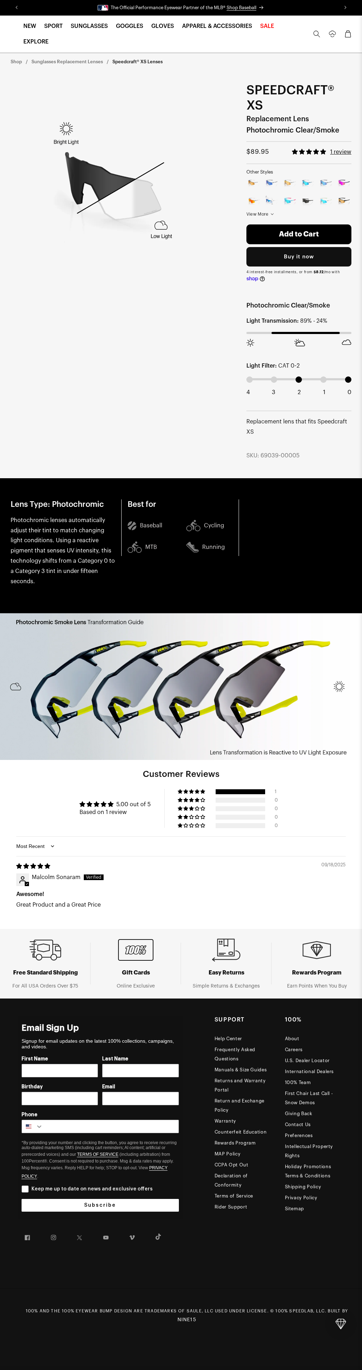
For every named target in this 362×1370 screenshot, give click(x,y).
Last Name (115, 1058)
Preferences (299, 1135)
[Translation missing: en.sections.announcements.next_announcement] (345, 8)
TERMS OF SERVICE (97, 1154)
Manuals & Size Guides (241, 1069)
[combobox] (32, 1126)
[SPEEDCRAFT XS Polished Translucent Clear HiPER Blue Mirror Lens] (325, 183)
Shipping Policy (303, 1186)
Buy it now (299, 256)
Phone (29, 1114)
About (292, 1038)
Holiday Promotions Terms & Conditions (308, 1171)
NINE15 (186, 1319)
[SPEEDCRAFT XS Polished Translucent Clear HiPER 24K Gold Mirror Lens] (254, 183)
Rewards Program (235, 1143)
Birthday (32, 1086)
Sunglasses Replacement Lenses (67, 61)
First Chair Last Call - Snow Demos (309, 1098)
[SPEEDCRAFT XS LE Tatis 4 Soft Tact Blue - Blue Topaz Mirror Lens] (289, 201)
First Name (35, 1058)
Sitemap (294, 1208)
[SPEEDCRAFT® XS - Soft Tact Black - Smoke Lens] (307, 201)
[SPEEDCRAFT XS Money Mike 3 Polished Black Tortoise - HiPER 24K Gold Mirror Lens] (343, 201)
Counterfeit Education (241, 1132)
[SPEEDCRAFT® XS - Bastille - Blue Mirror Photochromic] (271, 201)
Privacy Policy (301, 1197)
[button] (30, 26)
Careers (294, 1049)
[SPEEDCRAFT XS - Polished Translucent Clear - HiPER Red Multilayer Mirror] (254, 201)
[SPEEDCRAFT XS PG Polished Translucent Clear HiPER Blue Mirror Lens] (271, 183)
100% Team (298, 1082)
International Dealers (309, 1071)
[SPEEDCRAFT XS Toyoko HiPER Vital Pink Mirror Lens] (343, 183)
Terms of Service (234, 1196)
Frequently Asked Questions (235, 1054)
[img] (33, 866)
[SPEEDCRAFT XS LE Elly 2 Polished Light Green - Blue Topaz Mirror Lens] (325, 201)
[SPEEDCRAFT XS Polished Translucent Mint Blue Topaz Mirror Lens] (307, 183)
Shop (16, 61)
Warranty (225, 1121)
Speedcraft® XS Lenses (137, 61)
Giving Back (299, 1113)
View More (257, 214)
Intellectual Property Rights (309, 1151)
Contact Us (298, 1124)
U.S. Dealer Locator (307, 1060)
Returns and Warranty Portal (240, 1085)
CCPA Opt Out (232, 1165)
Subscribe (100, 1205)
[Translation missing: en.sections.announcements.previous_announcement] (16, 8)
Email (108, 1086)
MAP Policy (228, 1154)
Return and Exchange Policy (239, 1105)
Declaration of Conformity (231, 1180)
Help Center (228, 1038)
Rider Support (231, 1207)
